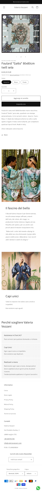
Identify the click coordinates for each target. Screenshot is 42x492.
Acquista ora (21, 104)
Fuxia (24, 82)
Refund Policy (8, 404)
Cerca (6, 390)
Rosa (16, 82)
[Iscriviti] (31, 459)
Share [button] (6, 135)
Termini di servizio (10, 414)
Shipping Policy (9, 409)
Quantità (4, 87)
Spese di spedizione (14, 75)
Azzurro (6, 82)
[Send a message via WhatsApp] (38, 488)
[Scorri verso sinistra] (16, 57)
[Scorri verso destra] (25, 57)
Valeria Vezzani (23, 488)
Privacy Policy (8, 400)
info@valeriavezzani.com (13, 443)
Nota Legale (8, 395)
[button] (4, 7)
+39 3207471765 (9, 439)
